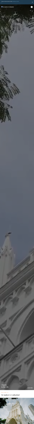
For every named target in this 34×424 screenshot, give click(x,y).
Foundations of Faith (15, 1)
